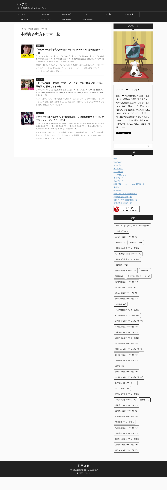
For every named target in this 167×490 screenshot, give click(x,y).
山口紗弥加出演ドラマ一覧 (127, 315)
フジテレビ (45, 14)
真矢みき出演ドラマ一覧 (72, 92)
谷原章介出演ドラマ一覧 (126, 428)
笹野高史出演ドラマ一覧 (126, 405)
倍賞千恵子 (121, 265)
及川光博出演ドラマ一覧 (139, 276)
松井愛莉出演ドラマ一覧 (62, 126)
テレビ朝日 (108, 14)
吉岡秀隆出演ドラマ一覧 (126, 282)
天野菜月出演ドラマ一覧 (95, 123)
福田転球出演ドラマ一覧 (44, 62)
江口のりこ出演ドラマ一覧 (127, 338)
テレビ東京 (129, 14)
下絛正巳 (120, 242)
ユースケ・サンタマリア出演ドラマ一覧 (132, 226)
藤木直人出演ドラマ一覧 (126, 411)
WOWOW (24, 19)
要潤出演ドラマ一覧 (89, 92)
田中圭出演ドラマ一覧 (125, 383)
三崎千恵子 (121, 231)
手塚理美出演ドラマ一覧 (46, 59)
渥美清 (119, 366)
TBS (87, 14)
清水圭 (83, 59)
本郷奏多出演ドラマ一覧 (64, 59)
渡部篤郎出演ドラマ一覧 (126, 360)
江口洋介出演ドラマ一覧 (126, 343)
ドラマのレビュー (25, 14)
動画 (60, 90)
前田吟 (145, 270)
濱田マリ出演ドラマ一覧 (126, 372)
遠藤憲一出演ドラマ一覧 (126, 433)
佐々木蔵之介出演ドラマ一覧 (128, 254)
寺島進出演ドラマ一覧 (87, 90)
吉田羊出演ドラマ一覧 (125, 287)
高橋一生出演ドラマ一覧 (126, 445)
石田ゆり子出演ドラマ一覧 (127, 394)
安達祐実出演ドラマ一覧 (90, 56)
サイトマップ (46, 19)
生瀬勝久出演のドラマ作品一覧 (129, 377)
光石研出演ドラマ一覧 (125, 270)
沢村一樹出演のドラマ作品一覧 (129, 349)
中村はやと (136, 242)
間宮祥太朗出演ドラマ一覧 (127, 439)
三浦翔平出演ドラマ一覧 (126, 237)
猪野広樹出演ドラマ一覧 (95, 59)
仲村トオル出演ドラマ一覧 (127, 248)
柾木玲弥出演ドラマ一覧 (80, 126)
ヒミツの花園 (53, 90)
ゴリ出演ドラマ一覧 (56, 56)
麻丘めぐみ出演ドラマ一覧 (67, 129)
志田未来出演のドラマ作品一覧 (129, 321)
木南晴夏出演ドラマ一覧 (126, 327)
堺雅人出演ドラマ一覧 (71, 90)
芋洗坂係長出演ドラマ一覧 (47, 129)
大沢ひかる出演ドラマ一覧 (76, 123)
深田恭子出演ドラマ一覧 (126, 355)
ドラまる (22, 4)
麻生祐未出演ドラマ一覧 (126, 450)
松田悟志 (77, 59)
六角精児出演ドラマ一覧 (72, 56)
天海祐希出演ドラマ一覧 (126, 299)
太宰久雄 (120, 304)
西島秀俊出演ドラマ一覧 (126, 416)
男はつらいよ (122, 388)
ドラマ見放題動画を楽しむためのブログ (83, 470)
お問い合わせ (87, 19)
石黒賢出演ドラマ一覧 (125, 400)
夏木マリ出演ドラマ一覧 (126, 293)
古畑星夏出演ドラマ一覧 (57, 123)
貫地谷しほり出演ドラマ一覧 (64, 62)
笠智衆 (144, 400)
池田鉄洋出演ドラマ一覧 (54, 92)
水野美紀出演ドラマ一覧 (126, 332)
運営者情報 (66, 19)
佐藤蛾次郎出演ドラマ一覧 (127, 259)
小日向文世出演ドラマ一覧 (127, 310)
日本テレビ (66, 14)
